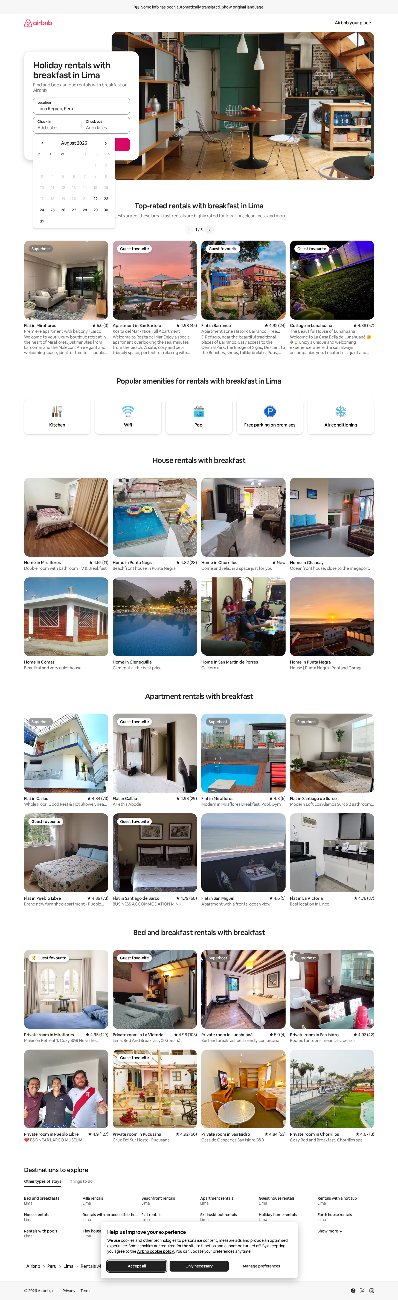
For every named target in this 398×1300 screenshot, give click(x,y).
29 (95, 210)
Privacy (69, 1290)
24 (42, 210)
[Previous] (189, 229)
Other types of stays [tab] (42, 1181)
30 (106, 210)
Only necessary (199, 1266)
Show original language (242, 7)
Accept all (137, 1266)
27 (74, 210)
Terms (86, 1290)
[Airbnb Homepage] (38, 22)
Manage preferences (261, 1266)
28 (85, 210)
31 (42, 221)
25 (52, 210)
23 (106, 198)
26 (63, 210)
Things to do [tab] (81, 1181)
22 (95, 198)
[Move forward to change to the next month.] (105, 143)
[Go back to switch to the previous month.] (42, 143)
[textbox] (57, 127)
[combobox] (81, 108)
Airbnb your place (353, 23)
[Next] (209, 229)
